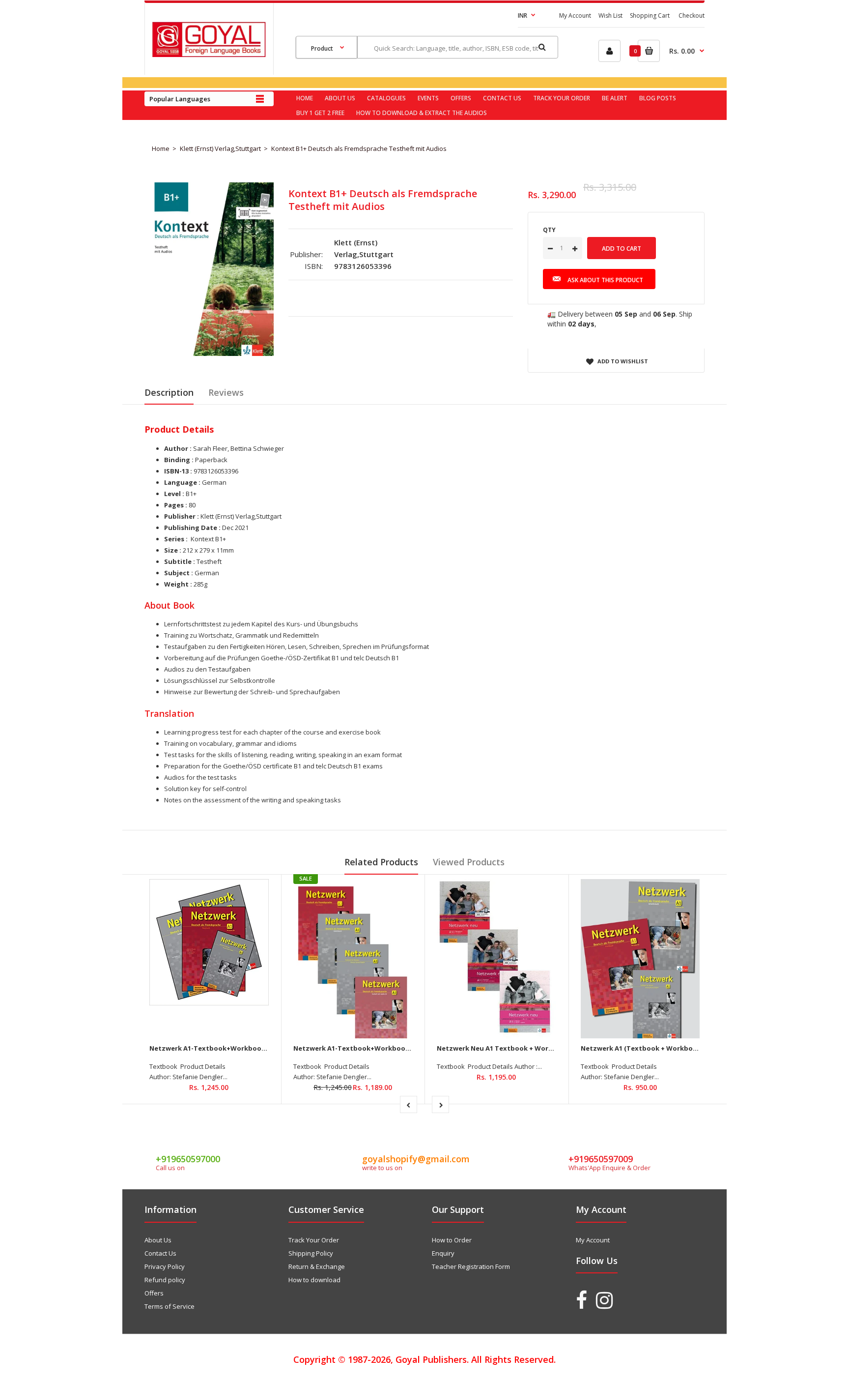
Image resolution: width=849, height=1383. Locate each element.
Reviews (226, 392)
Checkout (692, 15)
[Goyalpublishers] (209, 54)
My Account (575, 15)
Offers (154, 1293)
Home (161, 148)
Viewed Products (469, 862)
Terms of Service (169, 1306)
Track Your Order (313, 1240)
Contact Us (160, 1253)
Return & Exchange (316, 1266)
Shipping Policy (310, 1253)
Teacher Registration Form (471, 1266)
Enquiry (443, 1253)
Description (169, 392)
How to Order (452, 1240)
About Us (157, 1240)
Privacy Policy (164, 1266)
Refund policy (164, 1279)
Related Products (381, 862)
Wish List (610, 15)
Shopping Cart (650, 15)
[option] (209, 268)
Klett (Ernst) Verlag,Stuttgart (220, 148)
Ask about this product (605, 280)
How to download (314, 1279)
